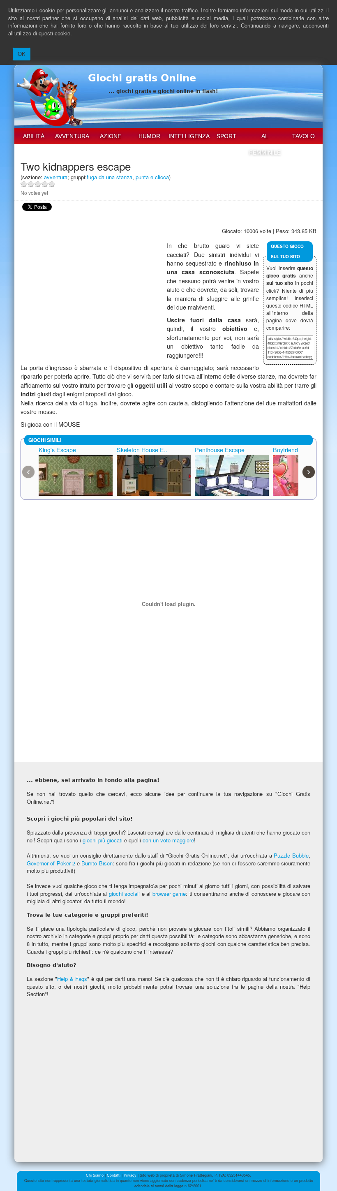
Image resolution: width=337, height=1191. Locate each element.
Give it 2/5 (31, 184)
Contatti (113, 1175)
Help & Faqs (72, 979)
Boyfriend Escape (296, 450)
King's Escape (57, 450)
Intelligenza (187, 136)
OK (21, 54)
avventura (55, 177)
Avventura (72, 136)
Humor (149, 136)
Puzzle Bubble (291, 855)
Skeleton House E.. (142, 450)
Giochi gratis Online (142, 78)
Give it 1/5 (24, 184)
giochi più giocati (102, 840)
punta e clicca (152, 177)
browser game (169, 893)
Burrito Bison (96, 863)
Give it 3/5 (38, 184)
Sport (226, 136)
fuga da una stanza (109, 177)
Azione (110, 136)
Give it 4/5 (45, 184)
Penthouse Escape (220, 450)
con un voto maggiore (168, 840)
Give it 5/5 (51, 184)
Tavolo (303, 136)
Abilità (33, 136)
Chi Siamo (95, 1175)
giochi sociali (124, 893)
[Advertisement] (94, 298)
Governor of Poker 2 (51, 863)
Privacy (130, 1175)
